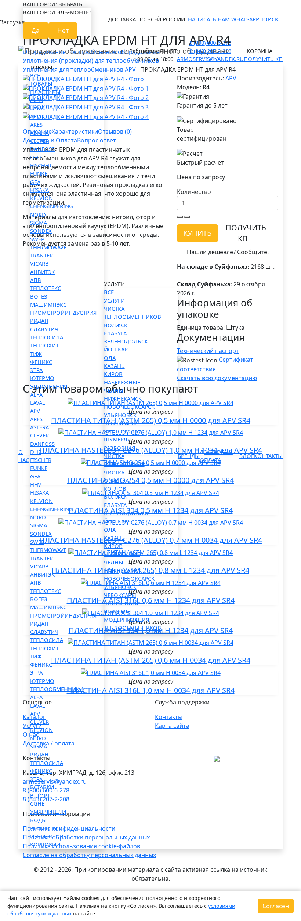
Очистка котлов (116, 484)
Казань (114, 365)
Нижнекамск (123, 398)
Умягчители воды (48, 815)
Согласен (275, 906)
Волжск (115, 325)
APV (35, 116)
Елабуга (115, 333)
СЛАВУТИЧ (44, 329)
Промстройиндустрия (63, 312)
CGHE (37, 803)
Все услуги (114, 296)
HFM (36, 484)
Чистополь (121, 431)
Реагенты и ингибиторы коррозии (49, 836)
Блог (246, 455)
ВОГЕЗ (38, 296)
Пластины (45, 91)
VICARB (39, 263)
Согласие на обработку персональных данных (89, 855)
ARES (36, 124)
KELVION (41, 198)
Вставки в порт (42, 791)
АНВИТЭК (42, 271)
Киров (113, 374)
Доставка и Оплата (216, 455)
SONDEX (41, 230)
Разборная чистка (119, 451)
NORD (38, 214)
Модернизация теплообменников (132, 623)
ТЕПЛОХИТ (44, 345)
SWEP (37, 239)
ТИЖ (36, 353)
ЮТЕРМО (42, 378)
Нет (63, 30)
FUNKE (38, 173)
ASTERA (39, 132)
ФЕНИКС (41, 361)
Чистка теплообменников (132, 312)
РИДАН (39, 320)
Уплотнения (48, 386)
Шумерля (117, 439)
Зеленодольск (126, 341)
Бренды (189, 455)
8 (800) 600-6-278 (210, 42)
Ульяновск (120, 415)
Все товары (41, 79)
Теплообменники (56, 689)
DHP (35, 157)
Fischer (40, 165)
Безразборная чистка (124, 468)
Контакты (268, 455)
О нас (23, 455)
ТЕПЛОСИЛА (46, 337)
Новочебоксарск (129, 406)
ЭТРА (36, 369)
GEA (35, 181)
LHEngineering (51, 206)
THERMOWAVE (48, 247)
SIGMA (38, 222)
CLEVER (39, 140)
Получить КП (263, 58)
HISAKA (39, 190)
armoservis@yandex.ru (210, 58)
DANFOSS (42, 148)
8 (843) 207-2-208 (210, 50)
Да (36, 30)
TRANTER (41, 255)
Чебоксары (120, 423)
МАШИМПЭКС (48, 304)
